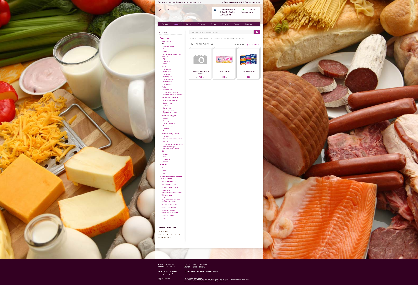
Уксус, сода (167, 108)
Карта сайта (203, 264)
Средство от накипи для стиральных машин (171, 201)
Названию (256, 45)
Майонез (166, 136)
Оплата (213, 24)
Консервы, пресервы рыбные (173, 144)
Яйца (163, 151)
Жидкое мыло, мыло (169, 205)
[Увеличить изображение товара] (234, 79)
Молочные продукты (169, 116)
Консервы (165, 141)
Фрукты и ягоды (168, 46)
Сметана (166, 128)
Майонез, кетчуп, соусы (171, 133)
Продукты (164, 38)
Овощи (165, 44)
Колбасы (165, 154)
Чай (163, 167)
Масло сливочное (169, 123)
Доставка (201, 24)
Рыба (164, 87)
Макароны (166, 61)
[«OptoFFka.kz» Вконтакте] (215, 10)
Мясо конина (167, 84)
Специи (165, 105)
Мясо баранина (168, 77)
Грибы (165, 51)
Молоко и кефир (168, 126)
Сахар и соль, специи (170, 100)
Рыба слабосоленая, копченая (173, 95)
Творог (165, 118)
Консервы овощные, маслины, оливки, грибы (171, 147)
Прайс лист (249, 24)
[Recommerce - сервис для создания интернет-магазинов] (159, 280)
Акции (236, 24)
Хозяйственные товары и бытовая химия (171, 177)
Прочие (165, 162)
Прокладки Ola (224, 71)
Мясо (164, 66)
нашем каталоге (196, 2)
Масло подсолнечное (170, 97)
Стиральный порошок (170, 187)
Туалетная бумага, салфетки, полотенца (170, 211)
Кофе (164, 170)
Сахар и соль (167, 103)
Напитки (163, 164)
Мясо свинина (167, 82)
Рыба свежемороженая (171, 92)
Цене (248, 45)
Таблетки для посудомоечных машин (170, 196)
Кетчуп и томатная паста (172, 139)
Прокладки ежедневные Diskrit (200, 73)
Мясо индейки (167, 74)
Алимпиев (166, 159)
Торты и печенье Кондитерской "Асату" (170, 112)
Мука (165, 59)
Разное (164, 218)
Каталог (177, 24)
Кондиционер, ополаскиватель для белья (172, 191)
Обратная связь (225, 14)
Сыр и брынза (167, 121)
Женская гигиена (168, 215)
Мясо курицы (167, 69)
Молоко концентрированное (172, 131)
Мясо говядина (168, 79)
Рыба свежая (167, 89)
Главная (165, 24)
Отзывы (225, 24)
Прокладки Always (248, 71)
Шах (164, 157)
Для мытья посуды (169, 184)
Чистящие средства (169, 181)
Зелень (165, 49)
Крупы (165, 64)
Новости (188, 24)
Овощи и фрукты (168, 41)
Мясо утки (166, 72)
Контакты (202, 266)
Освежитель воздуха (169, 207)
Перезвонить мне (247, 12)
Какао (164, 173)
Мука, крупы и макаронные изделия (172, 55)
